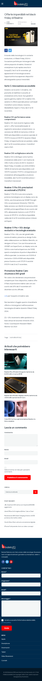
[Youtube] (11, 561)
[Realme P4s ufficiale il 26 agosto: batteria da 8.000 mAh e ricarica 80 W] (21, 361)
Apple (3, 639)
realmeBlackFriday (15, 337)
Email (6, 459)
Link (5, 296)
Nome (6, 450)
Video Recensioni (7, 656)
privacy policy (6, 623)
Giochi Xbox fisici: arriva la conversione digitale (19, 522)
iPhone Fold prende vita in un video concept (18, 526)
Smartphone (5, 643)
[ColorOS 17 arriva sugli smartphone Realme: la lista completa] (21, 409)
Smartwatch (5, 648)
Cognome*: (5, 581)
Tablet (3, 652)
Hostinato (25, 677)
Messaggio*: (6, 599)
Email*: (3, 590)
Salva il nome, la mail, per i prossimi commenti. (17, 471)
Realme (33, 24)
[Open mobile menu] (2, 4)
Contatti (4, 660)
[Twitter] (7, 561)
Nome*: (4, 572)
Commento (8, 433)
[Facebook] (3, 561)
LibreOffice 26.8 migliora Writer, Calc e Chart (19, 511)
